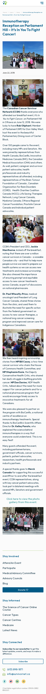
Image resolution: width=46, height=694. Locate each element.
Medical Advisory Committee (19, 573)
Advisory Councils (12, 578)
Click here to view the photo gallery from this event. (23, 500)
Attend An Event (12, 562)
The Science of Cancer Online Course (20, 608)
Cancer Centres (12, 620)
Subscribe (23, 661)
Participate (9, 568)
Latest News (10, 630)
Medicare (8, 625)
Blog (5, 583)
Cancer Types (10, 614)
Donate (21, 590)
